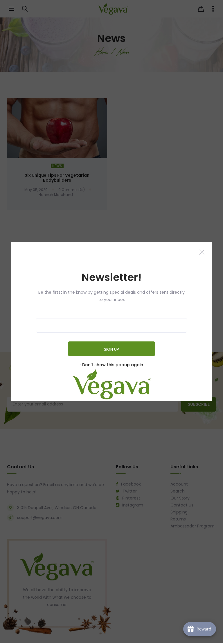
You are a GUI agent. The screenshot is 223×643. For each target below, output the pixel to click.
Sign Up (111, 349)
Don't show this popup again (112, 365)
